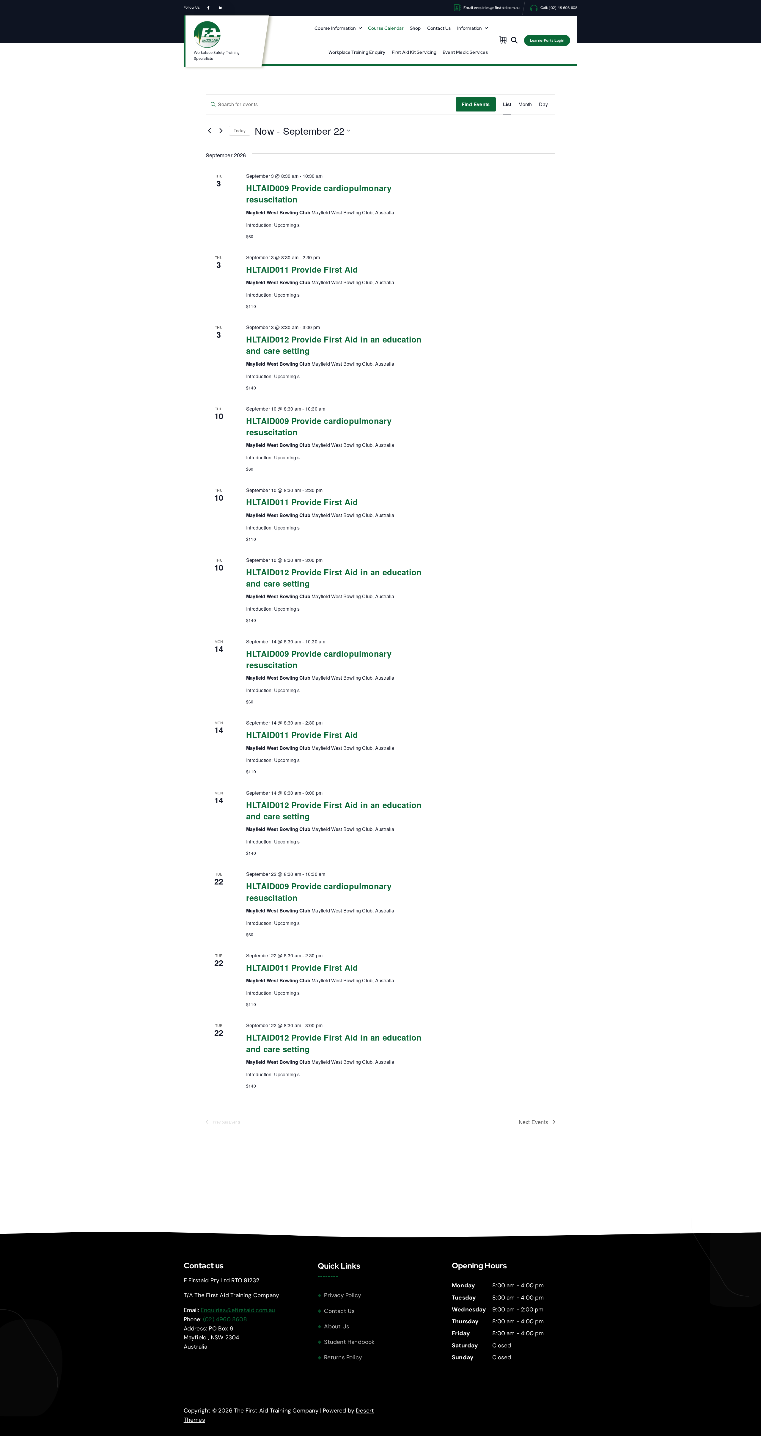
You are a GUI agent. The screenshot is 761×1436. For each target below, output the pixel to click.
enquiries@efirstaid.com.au (497, 8)
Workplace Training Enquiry (357, 52)
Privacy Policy (342, 1295)
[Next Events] (220, 130)
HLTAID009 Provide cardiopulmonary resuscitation (318, 193)
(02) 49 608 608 (563, 8)
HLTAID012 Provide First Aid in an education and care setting (334, 345)
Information (469, 28)
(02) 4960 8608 (225, 1319)
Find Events (476, 104)
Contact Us (439, 28)
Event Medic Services (465, 52)
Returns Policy (343, 1357)
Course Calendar (386, 28)
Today (240, 130)
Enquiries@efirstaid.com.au (238, 1310)
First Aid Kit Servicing (414, 52)
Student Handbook (349, 1342)
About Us (336, 1326)
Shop (415, 28)
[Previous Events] (209, 130)
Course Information (335, 28)
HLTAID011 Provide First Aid (302, 269)
